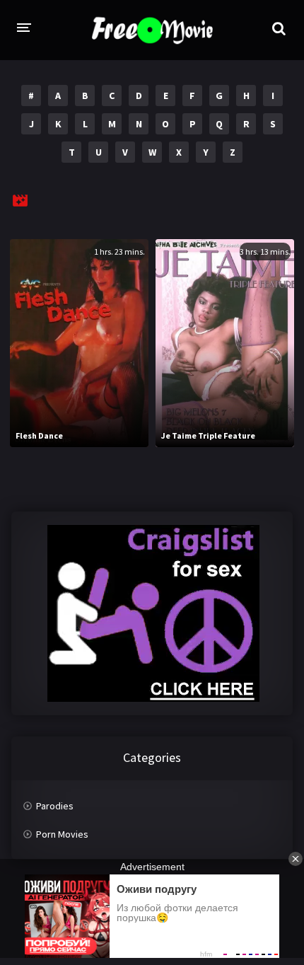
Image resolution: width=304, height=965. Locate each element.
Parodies (55, 805)
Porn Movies (62, 834)
